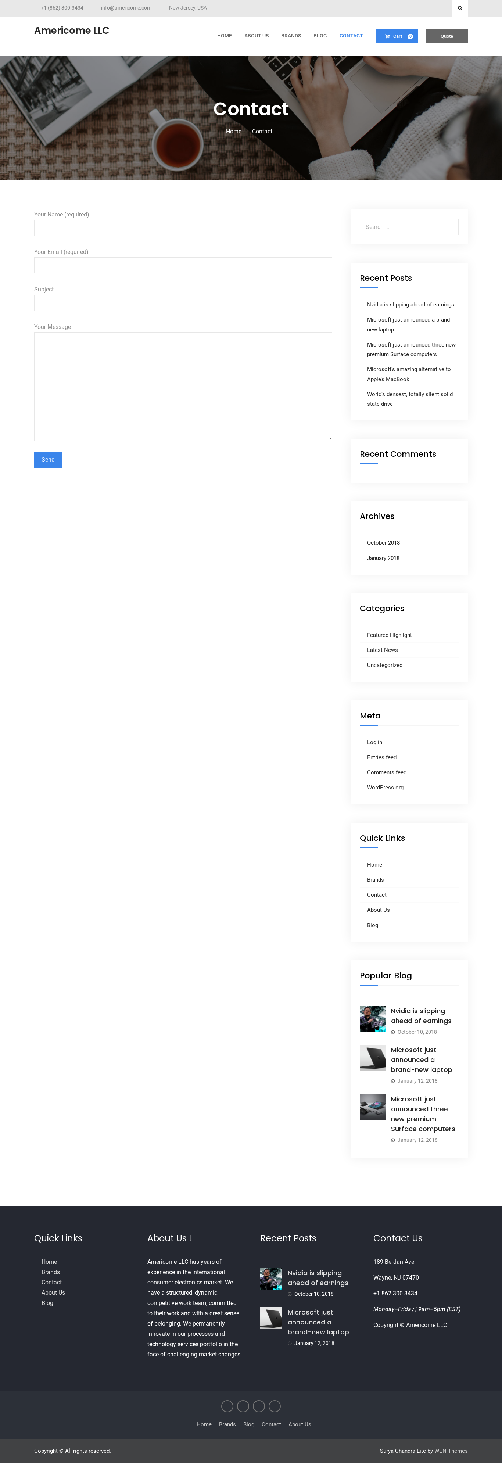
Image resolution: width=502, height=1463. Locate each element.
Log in (374, 742)
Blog (320, 36)
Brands (291, 36)
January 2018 (383, 558)
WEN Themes (451, 1451)
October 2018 (383, 542)
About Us (256, 36)
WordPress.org (385, 787)
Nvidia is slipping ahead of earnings (410, 304)
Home (224, 36)
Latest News (382, 650)
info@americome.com (126, 8)
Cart (402, 36)
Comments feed (386, 772)
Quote (447, 36)
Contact (351, 36)
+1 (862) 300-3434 (62, 8)
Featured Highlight (389, 635)
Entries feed (382, 757)
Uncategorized (384, 665)
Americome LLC (72, 30)
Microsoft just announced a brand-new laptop (421, 1059)
